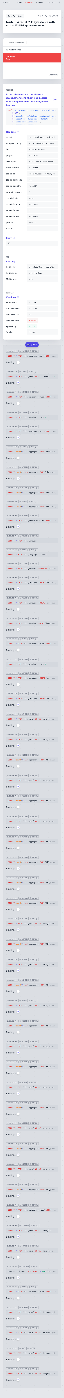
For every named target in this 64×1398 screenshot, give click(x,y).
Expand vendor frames (17, 42)
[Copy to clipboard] (55, 110)
